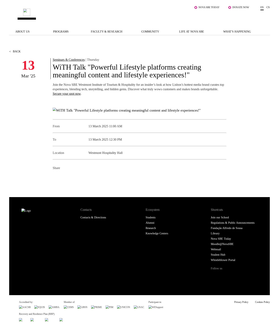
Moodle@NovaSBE (222, 244)
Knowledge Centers (157, 233)
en (262, 7)
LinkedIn (74, 178)
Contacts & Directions (93, 217)
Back (15, 51)
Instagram (230, 276)
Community (150, 31)
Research (151, 228)
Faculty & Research (106, 31)
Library (215, 233)
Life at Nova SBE (191, 31)
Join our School (220, 217)
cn (268, 7)
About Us (22, 31)
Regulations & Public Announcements (232, 222)
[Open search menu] (266, 16)
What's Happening (237, 31)
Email (83, 178)
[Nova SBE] (117, 15)
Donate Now (240, 7)
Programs (61, 31)
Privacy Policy (241, 302)
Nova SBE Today (209, 7)
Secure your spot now (67, 93)
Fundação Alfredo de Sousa (226, 228)
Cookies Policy (262, 302)
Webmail (216, 249)
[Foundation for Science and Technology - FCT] (23, 319)
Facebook (56, 178)
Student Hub (218, 254)
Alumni (150, 222)
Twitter (65, 178)
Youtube (247, 276)
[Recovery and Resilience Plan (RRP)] (35, 319)
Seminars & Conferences (69, 59)
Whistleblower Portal (223, 260)
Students (150, 217)
